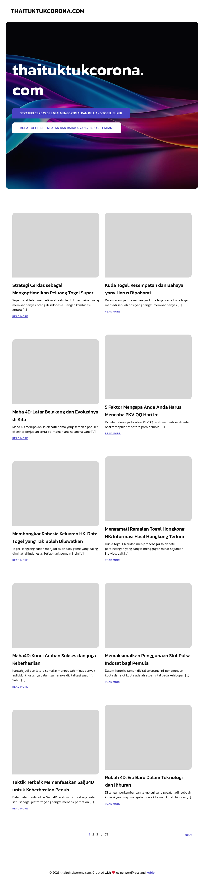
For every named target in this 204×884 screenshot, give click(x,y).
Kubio (150, 872)
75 (106, 834)
